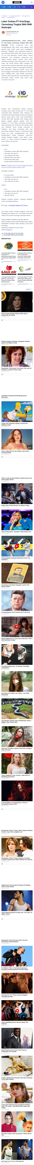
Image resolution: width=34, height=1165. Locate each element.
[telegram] (15, 234)
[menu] (3, 2)
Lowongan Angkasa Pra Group (18, 205)
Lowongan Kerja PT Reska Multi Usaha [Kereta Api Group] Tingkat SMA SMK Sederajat (25, 279)
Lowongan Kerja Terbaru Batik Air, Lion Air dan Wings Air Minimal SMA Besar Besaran (8, 279)
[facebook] (5, 234)
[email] (21, 234)
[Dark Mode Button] (32, 2)
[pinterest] (18, 234)
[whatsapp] (12, 234)
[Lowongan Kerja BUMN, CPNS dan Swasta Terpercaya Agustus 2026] (17, 2)
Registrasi (9, 229)
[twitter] (8, 234)
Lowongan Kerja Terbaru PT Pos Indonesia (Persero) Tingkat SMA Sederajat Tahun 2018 (25, 255)
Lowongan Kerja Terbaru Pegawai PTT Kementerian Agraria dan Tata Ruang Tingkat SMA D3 (8, 256)
